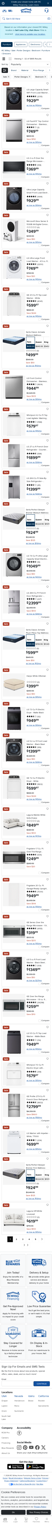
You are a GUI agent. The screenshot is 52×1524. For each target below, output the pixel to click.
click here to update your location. (30, 34)
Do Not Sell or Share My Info (24, 1484)
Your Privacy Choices (38, 1512)
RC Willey (6, 50)
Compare (45, 108)
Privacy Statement (11, 1481)
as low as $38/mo (34, 462)
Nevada (18, 1396)
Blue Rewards (8, 1448)
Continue (42, 1384)
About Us (6, 1453)
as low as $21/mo (34, 577)
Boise (30, 1400)
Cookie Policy (41, 1481)
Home (5, 1478)
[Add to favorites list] (47, 83)
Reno (16, 1406)
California (43, 1396)
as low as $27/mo (34, 980)
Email (4, 1379)
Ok (13, 1512)
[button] (11, 3)
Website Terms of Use (32, 1478)
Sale (14, 50)
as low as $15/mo (34, 142)
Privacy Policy (40, 1506)
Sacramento (43, 1406)
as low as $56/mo (34, 1117)
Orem (4, 1411)
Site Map (39, 1484)
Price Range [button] (38, 70)
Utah (4, 1396)
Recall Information (16, 1478)
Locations (7, 1392)
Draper (5, 1400)
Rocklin (41, 1400)
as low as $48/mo (34, 614)
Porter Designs (24, 50)
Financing (6, 1443)
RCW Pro (6, 1432)
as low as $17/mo (34, 836)
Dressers (7, 53)
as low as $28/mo (34, 494)
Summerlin (19, 1411)
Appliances (21, 44)
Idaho (31, 1396)
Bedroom (36, 50)
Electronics (35, 44)
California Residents (27, 1481)
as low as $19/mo (34, 105)
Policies (45, 1478)
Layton (5, 1406)
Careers (5, 1438)
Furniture (7, 44)
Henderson (19, 1400)
